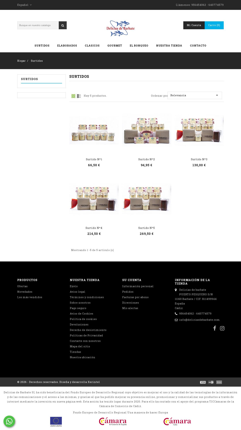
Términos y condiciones (87, 297)
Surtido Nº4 (94, 228)
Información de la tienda (192, 281)
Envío (74, 286)
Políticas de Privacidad (86, 335)
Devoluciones (79, 324)
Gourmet (114, 45)
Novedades (24, 291)
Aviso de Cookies (81, 313)
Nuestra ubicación (82, 357)
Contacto (198, 45)
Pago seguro (78, 308)
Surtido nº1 (94, 159)
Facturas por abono (135, 297)
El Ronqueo (139, 45)
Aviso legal (77, 291)
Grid (73, 96)
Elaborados (67, 45)
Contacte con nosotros (85, 341)
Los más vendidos (29, 297)
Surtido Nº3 (199, 159)
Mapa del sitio (80, 346)
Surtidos (42, 45)
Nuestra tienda (169, 45)
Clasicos (92, 45)
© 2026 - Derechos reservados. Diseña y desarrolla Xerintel (58, 382)
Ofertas (22, 286)
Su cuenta (131, 280)
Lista (79, 96)
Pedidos (128, 291)
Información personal (138, 286)
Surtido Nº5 (146, 228)
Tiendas (75, 351)
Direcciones (130, 302)
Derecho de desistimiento (88, 330)
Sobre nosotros (80, 302)
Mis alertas (130, 308)
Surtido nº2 (146, 159)
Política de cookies (83, 319)
